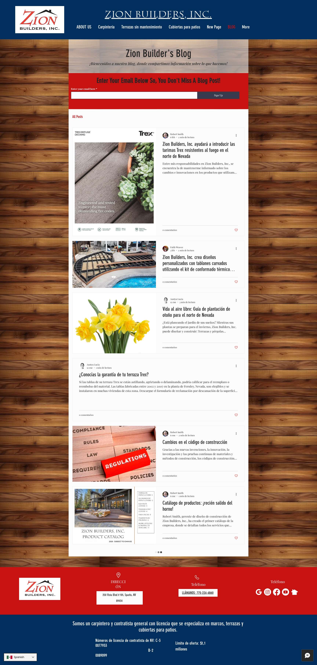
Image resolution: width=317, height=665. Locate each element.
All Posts (77, 116)
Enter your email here (83, 89)
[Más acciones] (237, 135)
